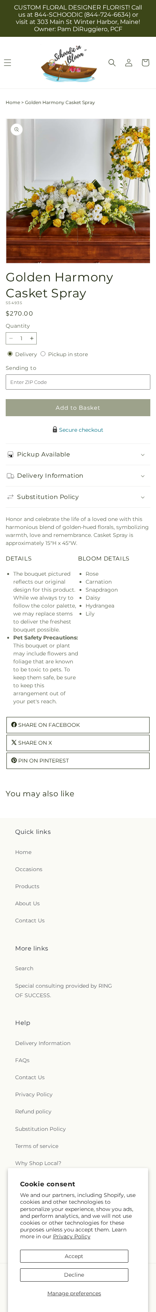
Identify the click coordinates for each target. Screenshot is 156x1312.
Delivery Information (42, 1043)
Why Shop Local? (38, 1163)
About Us (27, 903)
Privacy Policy (71, 1236)
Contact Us (30, 920)
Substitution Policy (40, 1129)
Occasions (28, 869)
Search (24, 968)
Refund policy (33, 1111)
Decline (74, 1274)
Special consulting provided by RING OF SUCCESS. (63, 990)
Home (13, 102)
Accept (74, 1256)
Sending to (32, 368)
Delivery (27, 354)
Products (27, 886)
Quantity (18, 325)
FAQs (22, 1060)
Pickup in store (68, 354)
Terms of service (36, 1146)
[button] (112, 62)
